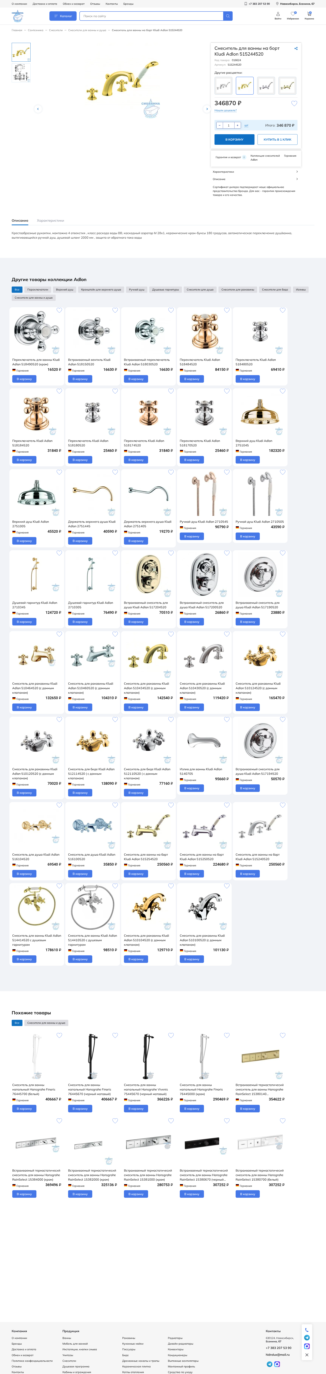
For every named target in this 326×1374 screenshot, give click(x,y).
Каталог (66, 16)
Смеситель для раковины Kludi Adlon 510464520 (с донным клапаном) (34, 688)
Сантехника (35, 30)
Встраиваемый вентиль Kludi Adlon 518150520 (89, 362)
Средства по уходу (180, 1372)
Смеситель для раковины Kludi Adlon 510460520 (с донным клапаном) (90, 688)
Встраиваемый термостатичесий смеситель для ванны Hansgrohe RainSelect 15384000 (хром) (36, 1175)
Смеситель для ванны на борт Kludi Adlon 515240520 (258, 857)
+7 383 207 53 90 (278, 1348)
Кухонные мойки (132, 1343)
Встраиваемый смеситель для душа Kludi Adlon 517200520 (202, 605)
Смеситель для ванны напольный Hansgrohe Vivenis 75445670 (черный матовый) (146, 1089)
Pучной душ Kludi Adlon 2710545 (204, 521)
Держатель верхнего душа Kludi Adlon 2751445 (92, 524)
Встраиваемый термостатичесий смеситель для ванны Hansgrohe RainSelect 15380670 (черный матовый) (204, 1175)
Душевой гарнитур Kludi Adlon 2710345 (34, 605)
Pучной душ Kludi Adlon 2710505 (260, 521)
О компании (19, 3)
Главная (17, 30)
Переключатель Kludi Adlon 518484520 (200, 362)
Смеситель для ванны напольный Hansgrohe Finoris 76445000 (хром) (201, 1089)
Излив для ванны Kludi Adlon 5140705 (201, 771)
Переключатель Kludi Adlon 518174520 (144, 443)
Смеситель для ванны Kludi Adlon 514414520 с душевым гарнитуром (36, 940)
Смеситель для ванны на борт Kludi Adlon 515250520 (202, 857)
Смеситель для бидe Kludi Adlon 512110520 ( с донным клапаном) (147, 773)
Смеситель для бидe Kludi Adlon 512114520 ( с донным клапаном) (91, 773)
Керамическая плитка (136, 1366)
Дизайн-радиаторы (180, 1343)
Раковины (128, 1338)
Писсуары (128, 1349)
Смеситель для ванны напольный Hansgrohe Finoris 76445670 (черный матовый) (89, 1089)
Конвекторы (175, 1349)
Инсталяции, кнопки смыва (79, 1349)
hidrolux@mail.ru (278, 1354)
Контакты (112, 3)
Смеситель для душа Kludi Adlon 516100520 (91, 857)
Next (207, 109)
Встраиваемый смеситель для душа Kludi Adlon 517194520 (258, 771)
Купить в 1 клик (277, 139)
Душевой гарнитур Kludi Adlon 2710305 (90, 605)
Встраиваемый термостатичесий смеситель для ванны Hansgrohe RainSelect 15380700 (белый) (260, 1175)
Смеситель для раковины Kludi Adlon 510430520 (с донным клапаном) (202, 688)
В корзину (234, 139)
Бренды (128, 3)
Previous (38, 109)
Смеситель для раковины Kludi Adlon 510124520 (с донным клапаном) (258, 688)
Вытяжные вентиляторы (183, 1361)
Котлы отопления (133, 1372)
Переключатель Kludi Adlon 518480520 (256, 362)
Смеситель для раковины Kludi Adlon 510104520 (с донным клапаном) (146, 940)
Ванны (66, 1338)
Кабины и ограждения (76, 1372)
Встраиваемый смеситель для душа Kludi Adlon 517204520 (146, 605)
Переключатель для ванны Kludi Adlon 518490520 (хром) (36, 362)
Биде (125, 1355)
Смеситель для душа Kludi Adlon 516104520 (35, 857)
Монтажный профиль (181, 1366)
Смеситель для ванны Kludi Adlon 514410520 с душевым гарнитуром (92, 940)
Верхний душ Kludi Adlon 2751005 (30, 524)
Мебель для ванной (75, 1343)
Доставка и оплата (45, 3)
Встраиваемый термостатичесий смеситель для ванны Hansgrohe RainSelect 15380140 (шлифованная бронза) (260, 1089)
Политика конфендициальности (32, 1361)
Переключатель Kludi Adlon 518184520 (32, 443)
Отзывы (95, 3)
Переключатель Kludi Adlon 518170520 (200, 443)
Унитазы (67, 1355)
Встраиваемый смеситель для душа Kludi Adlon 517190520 (258, 605)
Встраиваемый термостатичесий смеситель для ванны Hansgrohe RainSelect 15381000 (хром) (148, 1175)
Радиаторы (175, 1338)
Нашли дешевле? (226, 110)
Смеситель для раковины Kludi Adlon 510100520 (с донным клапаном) (202, 940)
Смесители (56, 30)
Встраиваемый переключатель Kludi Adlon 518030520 (147, 362)
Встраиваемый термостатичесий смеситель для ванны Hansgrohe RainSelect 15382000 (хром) (92, 1175)
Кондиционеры (177, 1355)
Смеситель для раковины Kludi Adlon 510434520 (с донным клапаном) (146, 688)
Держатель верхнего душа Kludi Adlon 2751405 (147, 524)
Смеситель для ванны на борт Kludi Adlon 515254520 (146, 857)
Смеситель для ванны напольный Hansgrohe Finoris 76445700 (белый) (33, 1089)
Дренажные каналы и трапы (140, 1361)
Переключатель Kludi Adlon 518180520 (88, 443)
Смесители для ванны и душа (87, 30)
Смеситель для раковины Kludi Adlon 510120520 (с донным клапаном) (34, 773)
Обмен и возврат (74, 3)
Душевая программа (75, 1366)
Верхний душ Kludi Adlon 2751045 (254, 443)
